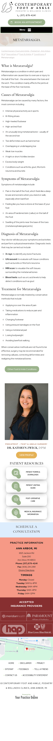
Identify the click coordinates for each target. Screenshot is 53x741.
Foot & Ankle (25, 54)
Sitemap (9, 669)
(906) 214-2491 (28, 567)
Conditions (39, 54)
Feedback (24, 669)
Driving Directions (26, 570)
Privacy (41, 663)
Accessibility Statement (35, 675)
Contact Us (11, 675)
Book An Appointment (28, 22)
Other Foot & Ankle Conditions (21, 369)
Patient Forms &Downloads (33, 473)
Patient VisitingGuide (33, 486)
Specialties (11, 54)
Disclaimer (25, 663)
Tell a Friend (41, 669)
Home (11, 663)
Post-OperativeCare (33, 499)
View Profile (26, 455)
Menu (22, 30)
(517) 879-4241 (28, 15)
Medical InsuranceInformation (33, 513)
